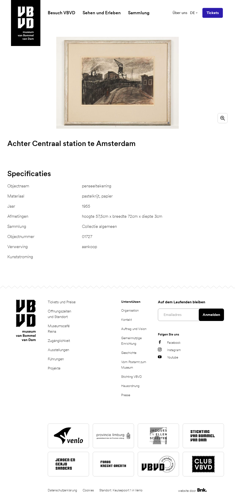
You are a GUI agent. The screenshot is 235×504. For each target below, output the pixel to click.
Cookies (88, 490)
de (192, 13)
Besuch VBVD (61, 12)
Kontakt (126, 319)
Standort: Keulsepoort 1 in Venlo (121, 490)
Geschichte (128, 353)
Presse (125, 395)
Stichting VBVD (131, 376)
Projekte (54, 368)
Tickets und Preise (62, 302)
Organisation (130, 310)
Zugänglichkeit (59, 340)
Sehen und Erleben (102, 12)
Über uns (180, 13)
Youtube (172, 357)
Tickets (213, 13)
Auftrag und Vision (133, 329)
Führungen (56, 359)
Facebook (174, 342)
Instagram (174, 350)
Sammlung (138, 12)
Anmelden (211, 314)
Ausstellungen (58, 350)
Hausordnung (130, 386)
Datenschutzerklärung (62, 490)
